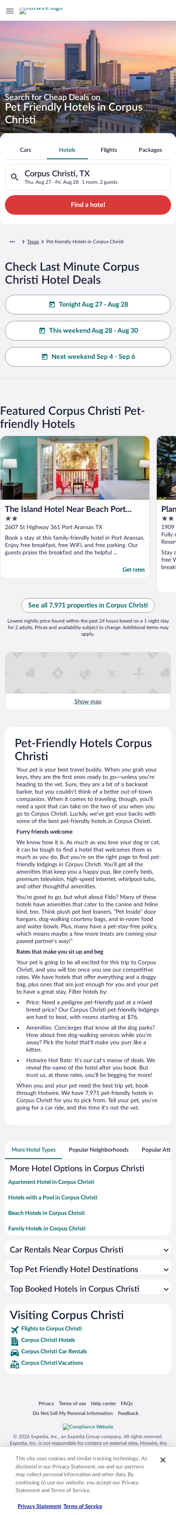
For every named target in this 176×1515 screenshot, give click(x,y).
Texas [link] (33, 241)
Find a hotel (88, 205)
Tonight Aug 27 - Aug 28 (93, 304)
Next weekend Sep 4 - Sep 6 (93, 357)
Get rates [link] (133, 570)
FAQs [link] (127, 1403)
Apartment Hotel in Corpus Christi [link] (51, 1182)
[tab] (26, 150)
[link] (88, 1330)
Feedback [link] (128, 1413)
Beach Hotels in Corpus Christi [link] (46, 1213)
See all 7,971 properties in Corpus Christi (88, 605)
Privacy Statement (39, 1506)
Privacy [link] (46, 1403)
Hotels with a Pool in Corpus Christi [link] (52, 1198)
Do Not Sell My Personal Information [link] (73, 1413)
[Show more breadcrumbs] (12, 241)
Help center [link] (103, 1403)
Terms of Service (82, 1506)
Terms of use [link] (72, 1403)
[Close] (163, 1460)
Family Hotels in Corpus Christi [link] (47, 1229)
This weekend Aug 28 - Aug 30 (93, 330)
